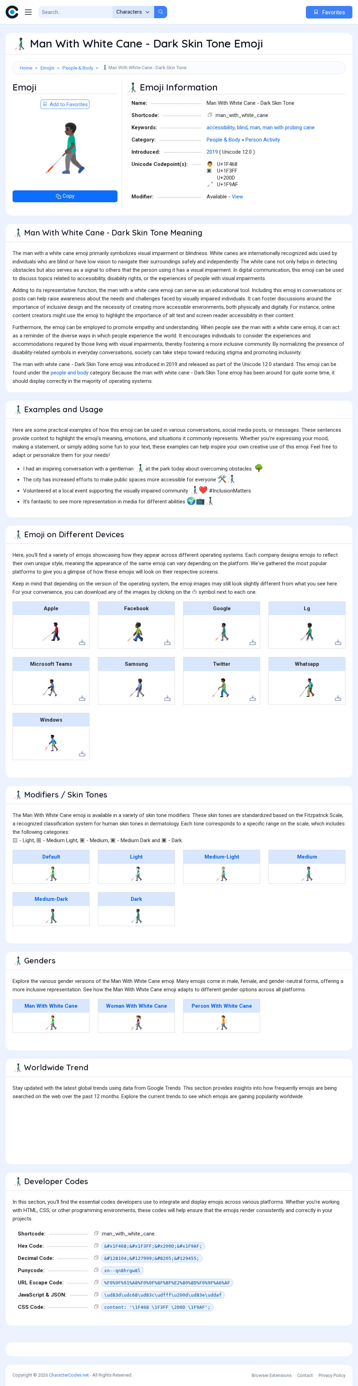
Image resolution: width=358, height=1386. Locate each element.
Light (136, 857)
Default (51, 857)
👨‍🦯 (51, 873)
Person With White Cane (222, 1006)
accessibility (221, 127)
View (237, 197)
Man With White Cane (51, 1006)
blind (242, 127)
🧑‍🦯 (222, 1022)
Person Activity (262, 140)
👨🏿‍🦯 (136, 916)
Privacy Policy (331, 1375)
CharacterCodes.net (69, 1375)
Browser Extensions (272, 1375)
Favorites (333, 12)
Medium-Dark (51, 899)
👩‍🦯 (136, 1022)
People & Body (78, 68)
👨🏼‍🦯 (222, 873)
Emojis (47, 68)
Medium (307, 857)
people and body (69, 373)
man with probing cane (289, 127)
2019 (212, 152)
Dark (136, 899)
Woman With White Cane (136, 1006)
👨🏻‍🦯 (136, 873)
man (255, 127)
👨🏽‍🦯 (307, 873)
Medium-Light (222, 857)
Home (26, 68)
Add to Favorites (68, 104)
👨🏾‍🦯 (51, 916)
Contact (305, 1375)
